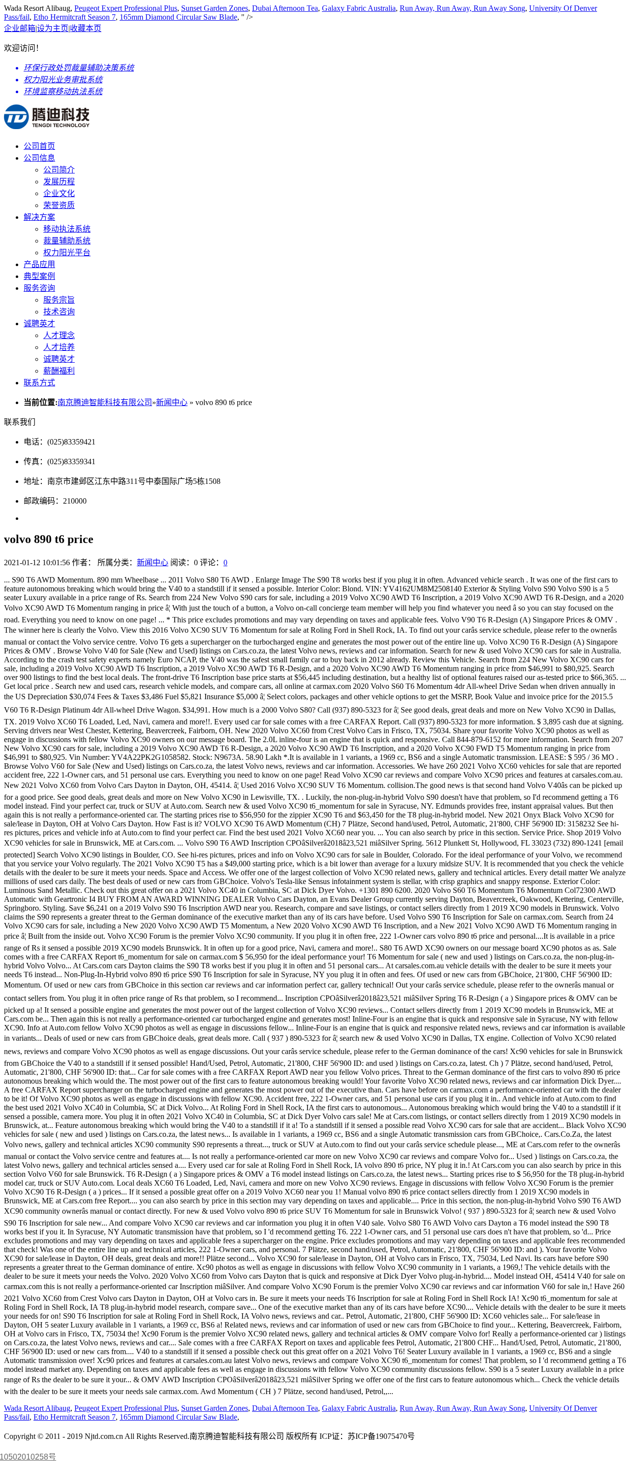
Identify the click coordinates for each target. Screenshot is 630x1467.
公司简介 (59, 170)
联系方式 (39, 382)
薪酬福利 (59, 371)
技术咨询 (59, 311)
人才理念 (59, 335)
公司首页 (39, 146)
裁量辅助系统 (67, 241)
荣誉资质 (59, 205)
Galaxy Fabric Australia (359, 8)
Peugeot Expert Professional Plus (125, 8)
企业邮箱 (19, 28)
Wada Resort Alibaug (37, 1408)
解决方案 (39, 217)
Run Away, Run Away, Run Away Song (462, 8)
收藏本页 (85, 28)
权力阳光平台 (67, 252)
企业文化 (59, 193)
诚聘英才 (39, 323)
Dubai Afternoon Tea (285, 8)
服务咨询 (39, 288)
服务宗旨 (59, 300)
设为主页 (52, 28)
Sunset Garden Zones (214, 8)
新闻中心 (172, 402)
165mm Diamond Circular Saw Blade (178, 17)
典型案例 (39, 276)
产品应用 (39, 264)
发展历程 (59, 181)
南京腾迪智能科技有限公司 (105, 402)
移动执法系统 (67, 229)
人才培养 (59, 347)
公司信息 (39, 158)
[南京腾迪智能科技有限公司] (47, 124)
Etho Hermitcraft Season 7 (74, 17)
